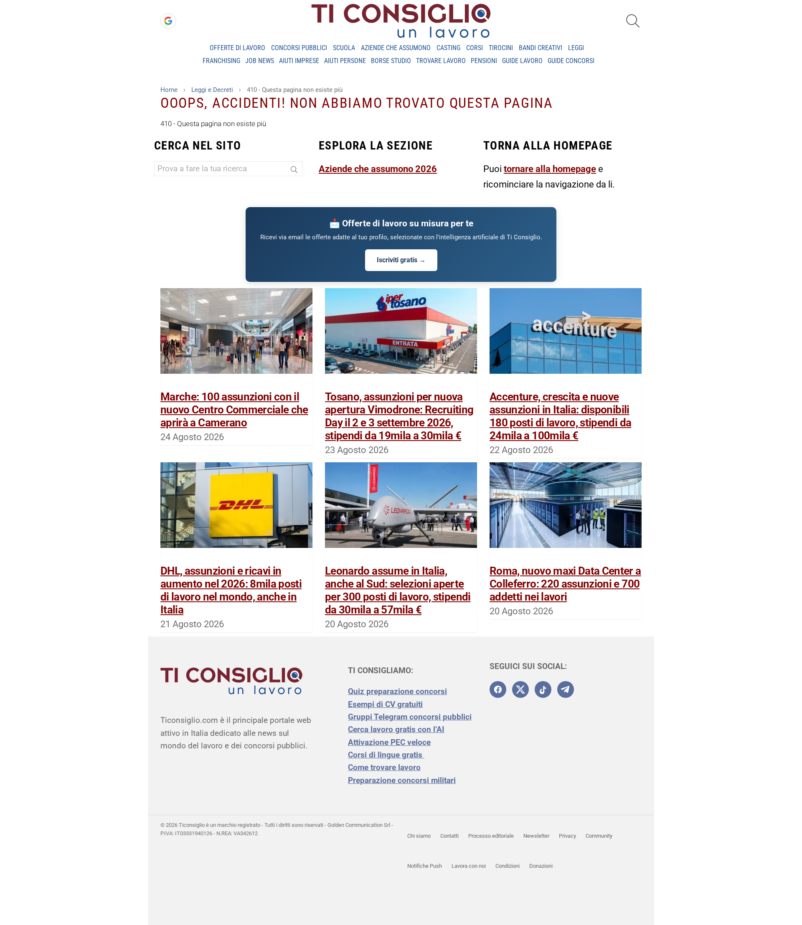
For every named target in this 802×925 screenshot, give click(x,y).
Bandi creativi (540, 48)
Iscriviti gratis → (401, 260)
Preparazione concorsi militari (402, 780)
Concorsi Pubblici (299, 48)
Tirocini (501, 48)
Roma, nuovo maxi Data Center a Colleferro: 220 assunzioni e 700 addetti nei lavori (565, 584)
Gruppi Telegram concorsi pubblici (410, 717)
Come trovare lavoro (384, 767)
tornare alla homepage (550, 169)
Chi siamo (419, 836)
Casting (448, 48)
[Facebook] (498, 689)
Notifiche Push (424, 866)
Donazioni (541, 866)
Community (599, 836)
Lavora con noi (469, 866)
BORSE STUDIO (391, 61)
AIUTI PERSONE (345, 61)
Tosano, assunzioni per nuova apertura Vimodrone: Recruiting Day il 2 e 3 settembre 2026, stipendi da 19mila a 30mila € (399, 416)
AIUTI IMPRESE (299, 61)
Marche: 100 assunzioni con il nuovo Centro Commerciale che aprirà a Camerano (234, 409)
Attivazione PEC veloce (389, 742)
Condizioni (507, 866)
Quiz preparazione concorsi (397, 691)
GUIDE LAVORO (522, 61)
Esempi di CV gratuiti (385, 704)
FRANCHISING (221, 61)
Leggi (576, 48)
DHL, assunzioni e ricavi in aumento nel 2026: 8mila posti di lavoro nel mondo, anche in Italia (231, 590)
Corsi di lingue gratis (386, 755)
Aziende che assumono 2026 (378, 169)
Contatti (449, 836)
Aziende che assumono (396, 48)
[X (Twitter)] (520, 689)
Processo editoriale (491, 836)
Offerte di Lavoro (237, 48)
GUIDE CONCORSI (571, 61)
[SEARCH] (633, 20)
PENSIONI (484, 61)
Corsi (474, 48)
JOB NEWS (259, 61)
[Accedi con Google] (168, 21)
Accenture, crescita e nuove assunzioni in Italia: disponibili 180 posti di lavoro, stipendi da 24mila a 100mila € (560, 416)
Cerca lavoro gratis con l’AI (396, 729)
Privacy (567, 836)
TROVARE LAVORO (441, 61)
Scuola (344, 48)
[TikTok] (543, 689)
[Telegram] (565, 689)
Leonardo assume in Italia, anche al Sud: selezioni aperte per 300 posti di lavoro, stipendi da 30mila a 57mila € (398, 590)
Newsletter (536, 836)
